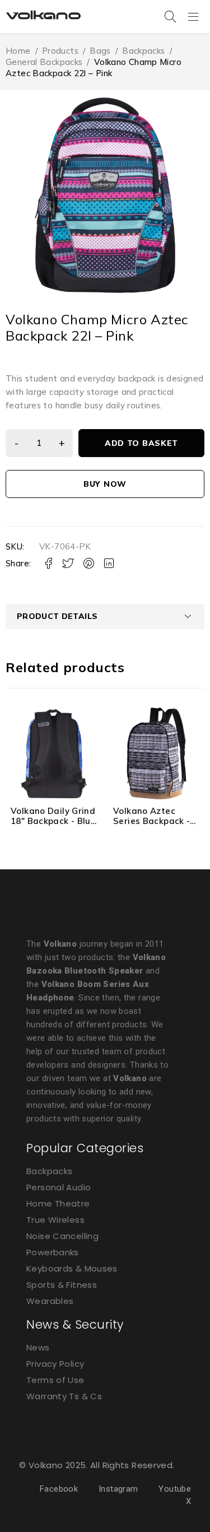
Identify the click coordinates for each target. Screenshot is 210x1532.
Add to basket (141, 443)
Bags (100, 50)
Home (18, 50)
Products (60, 50)
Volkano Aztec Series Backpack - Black (151, 820)
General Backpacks (44, 62)
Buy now (105, 484)
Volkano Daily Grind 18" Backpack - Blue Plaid (53, 820)
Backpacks (143, 50)
